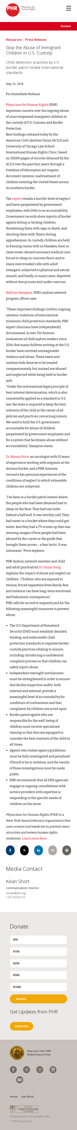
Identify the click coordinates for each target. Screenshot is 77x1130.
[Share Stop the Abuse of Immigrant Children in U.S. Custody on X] (24, 850)
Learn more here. (34, 838)
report (17, 199)
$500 (16, 975)
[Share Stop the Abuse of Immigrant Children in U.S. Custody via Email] (52, 850)
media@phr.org (16, 893)
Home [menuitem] (14, 1096)
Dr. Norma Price (17, 457)
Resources (14, 39)
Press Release (35, 39)
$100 (16, 951)
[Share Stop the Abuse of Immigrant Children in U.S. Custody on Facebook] (10, 850)
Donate (66, 26)
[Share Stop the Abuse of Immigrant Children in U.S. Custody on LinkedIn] (38, 850)
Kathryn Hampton (19, 292)
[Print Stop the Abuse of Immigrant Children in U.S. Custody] (66, 850)
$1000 (17, 987)
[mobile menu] (68, 8)
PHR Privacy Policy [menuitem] (21, 1121)
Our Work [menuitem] (27, 1096)
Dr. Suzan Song (50, 567)
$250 (16, 963)
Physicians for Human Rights (27, 105)
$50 (15, 939)
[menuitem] (13, 1069)
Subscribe (21, 1026)
